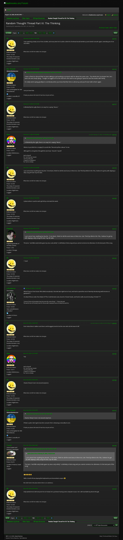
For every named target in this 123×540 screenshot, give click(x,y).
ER (7, 38)
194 (50, 33)
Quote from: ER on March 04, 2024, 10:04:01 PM (39, 414)
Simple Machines (19, 536)
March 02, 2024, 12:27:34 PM (30, 353)
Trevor (9, 445)
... (24, 33)
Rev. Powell (11, 69)
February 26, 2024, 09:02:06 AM (31, 69)
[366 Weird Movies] (7, 94)
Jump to (90, 525)
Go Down (8, 33)
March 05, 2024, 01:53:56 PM (30, 488)
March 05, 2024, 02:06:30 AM (30, 445)
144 (44, 33)
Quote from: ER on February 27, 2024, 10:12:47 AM (40, 138)
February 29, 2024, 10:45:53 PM (31, 258)
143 (40, 33)
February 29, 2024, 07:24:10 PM (31, 198)
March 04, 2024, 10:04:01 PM (30, 379)
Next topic (113, 28)
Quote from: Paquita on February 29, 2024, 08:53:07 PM (41, 449)
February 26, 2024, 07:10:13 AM (31, 38)
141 (31, 33)
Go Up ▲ (115, 536)
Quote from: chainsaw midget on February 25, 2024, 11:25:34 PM (44, 72)
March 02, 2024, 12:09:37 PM (30, 323)
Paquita (10, 229)
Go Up (7, 518)
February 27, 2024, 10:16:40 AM (31, 134)
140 (27, 33)
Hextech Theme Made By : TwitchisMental (16, 538)
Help (101, 536)
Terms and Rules (107, 536)
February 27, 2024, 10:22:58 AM (31, 167)
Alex (8, 134)
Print (115, 33)
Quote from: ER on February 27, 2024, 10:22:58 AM (40, 232)
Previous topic (104, 28)
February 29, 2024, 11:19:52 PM (33, 288)
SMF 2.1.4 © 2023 (10, 536)
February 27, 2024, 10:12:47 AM (31, 104)
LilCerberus (11, 288)
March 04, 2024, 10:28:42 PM (30, 410)
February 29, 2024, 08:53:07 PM (31, 228)
